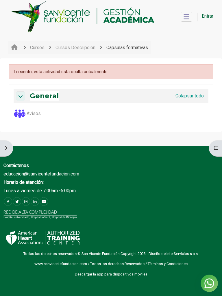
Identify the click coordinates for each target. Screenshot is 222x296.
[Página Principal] (82, 17)
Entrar (207, 16)
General (44, 96)
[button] (20, 96)
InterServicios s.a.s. (182, 253)
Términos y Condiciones (168, 264)
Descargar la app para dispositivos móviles (111, 274)
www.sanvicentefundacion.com (61, 264)
